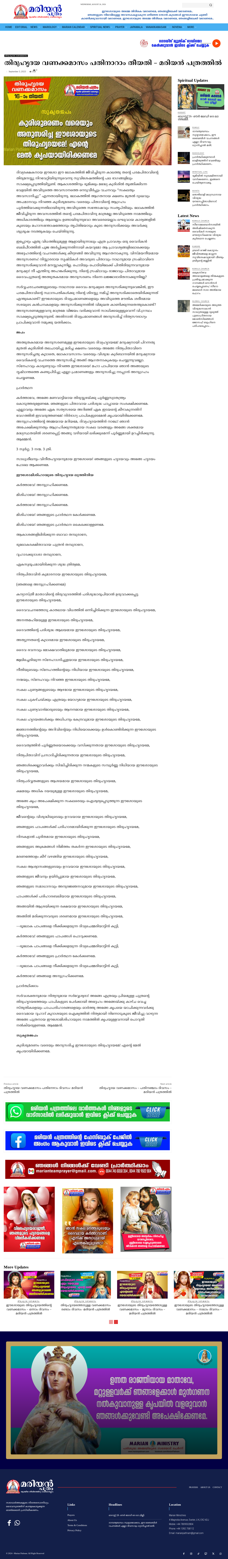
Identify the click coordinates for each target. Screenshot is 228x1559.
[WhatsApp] (221, 72)
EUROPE (196, 246)
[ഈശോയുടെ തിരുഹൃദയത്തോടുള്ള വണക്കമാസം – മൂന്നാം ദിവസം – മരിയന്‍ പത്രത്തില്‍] (142, 1285)
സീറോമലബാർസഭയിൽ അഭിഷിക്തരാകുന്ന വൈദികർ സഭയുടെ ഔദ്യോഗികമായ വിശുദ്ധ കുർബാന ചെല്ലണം (206, 231)
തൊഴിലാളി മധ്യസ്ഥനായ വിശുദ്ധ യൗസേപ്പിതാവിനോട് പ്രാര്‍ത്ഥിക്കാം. (206, 200)
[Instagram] (191, 1554)
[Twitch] (206, 1554)
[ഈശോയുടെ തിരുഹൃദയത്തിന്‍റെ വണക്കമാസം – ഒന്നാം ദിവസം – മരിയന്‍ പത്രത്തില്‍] (29, 1285)
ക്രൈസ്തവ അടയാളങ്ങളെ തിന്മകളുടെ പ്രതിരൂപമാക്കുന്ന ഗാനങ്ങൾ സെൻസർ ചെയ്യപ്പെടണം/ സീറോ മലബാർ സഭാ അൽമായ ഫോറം (208, 283)
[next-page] (116, 1322)
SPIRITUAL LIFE (200, 172)
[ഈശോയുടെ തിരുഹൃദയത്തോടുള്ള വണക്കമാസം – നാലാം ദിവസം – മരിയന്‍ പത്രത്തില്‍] (199, 1285)
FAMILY (195, 127)
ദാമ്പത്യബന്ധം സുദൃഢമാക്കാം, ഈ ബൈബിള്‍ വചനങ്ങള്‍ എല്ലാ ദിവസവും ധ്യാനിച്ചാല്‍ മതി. (205, 138)
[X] (207, 72)
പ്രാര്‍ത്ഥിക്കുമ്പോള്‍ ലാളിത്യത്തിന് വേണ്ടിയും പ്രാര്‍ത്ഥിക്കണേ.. (206, 161)
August (182, 112)
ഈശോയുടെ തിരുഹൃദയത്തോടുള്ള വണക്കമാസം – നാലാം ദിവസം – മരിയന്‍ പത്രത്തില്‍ (199, 1309)
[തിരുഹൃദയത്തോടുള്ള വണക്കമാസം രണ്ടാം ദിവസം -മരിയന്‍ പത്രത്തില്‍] (85, 1285)
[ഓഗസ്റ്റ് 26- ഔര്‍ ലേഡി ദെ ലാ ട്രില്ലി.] (201, 97)
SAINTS (195, 191)
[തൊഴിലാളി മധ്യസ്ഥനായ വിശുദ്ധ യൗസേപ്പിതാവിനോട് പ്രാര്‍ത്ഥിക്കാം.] (184, 196)
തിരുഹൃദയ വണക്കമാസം (16, 55)
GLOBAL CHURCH (200, 301)
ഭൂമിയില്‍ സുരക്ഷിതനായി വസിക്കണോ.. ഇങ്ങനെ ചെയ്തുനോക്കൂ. (207, 179)
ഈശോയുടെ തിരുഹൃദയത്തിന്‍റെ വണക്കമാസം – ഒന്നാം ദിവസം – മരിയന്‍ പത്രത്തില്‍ (29, 1309)
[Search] (211, 5)
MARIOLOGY (198, 153)
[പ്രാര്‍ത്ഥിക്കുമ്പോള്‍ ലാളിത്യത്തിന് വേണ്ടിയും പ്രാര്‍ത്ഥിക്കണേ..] (184, 158)
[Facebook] (200, 72)
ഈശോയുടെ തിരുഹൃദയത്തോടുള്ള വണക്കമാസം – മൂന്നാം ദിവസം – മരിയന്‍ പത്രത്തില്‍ (142, 1309)
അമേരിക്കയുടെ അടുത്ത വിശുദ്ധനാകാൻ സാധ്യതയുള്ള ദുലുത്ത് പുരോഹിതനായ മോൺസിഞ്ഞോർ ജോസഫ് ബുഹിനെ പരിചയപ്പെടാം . (206, 316)
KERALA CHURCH (200, 221)
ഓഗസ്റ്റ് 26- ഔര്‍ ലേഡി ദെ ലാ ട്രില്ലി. (198, 118)
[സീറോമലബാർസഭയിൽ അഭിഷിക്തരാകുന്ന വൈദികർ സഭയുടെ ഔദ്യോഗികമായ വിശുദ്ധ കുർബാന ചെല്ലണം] (184, 226)
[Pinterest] (214, 72)
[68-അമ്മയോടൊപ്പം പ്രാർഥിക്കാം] (114, 1400)
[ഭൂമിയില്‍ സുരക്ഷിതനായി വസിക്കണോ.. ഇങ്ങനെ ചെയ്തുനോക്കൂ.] (184, 177)
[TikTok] (198, 1554)
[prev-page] (111, 1322)
